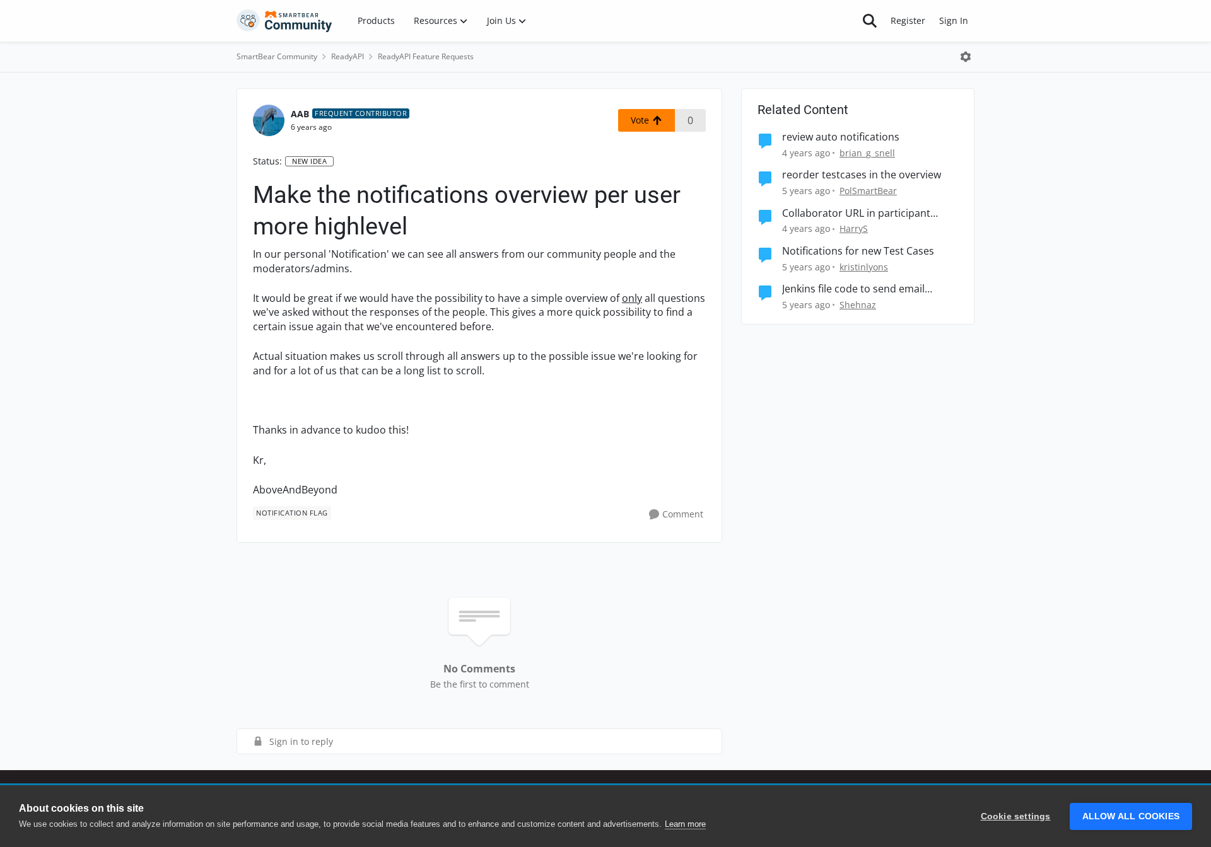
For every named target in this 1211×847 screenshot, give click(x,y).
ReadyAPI (347, 56)
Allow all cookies (1130, 816)
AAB (300, 114)
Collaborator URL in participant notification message (856, 213)
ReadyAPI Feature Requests (426, 56)
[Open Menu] (965, 57)
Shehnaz (858, 305)
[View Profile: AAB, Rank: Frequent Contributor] (268, 120)
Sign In (953, 20)
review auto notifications (840, 137)
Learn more (685, 824)
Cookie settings (1016, 816)
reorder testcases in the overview (861, 175)
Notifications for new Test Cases (858, 251)
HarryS (854, 228)
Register (908, 20)
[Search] (869, 20)
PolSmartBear (868, 191)
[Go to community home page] (284, 20)
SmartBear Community (277, 56)
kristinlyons (864, 267)
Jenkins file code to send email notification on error (853, 289)
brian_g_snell (867, 153)
